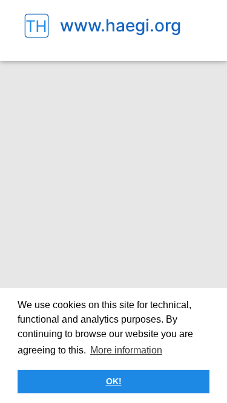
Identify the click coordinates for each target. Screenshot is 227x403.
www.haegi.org (120, 25)
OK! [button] (114, 381)
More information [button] (126, 350)
